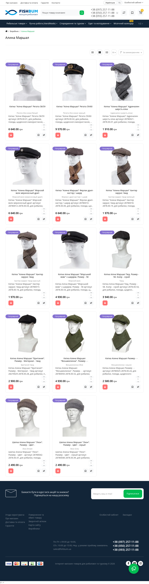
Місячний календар (124, 22)
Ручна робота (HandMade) (42, 23)
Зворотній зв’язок (37, 521)
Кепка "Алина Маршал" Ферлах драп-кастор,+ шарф (74, 191)
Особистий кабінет (109, 514)
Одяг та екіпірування (99, 23)
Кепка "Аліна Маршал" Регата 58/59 (27, 106)
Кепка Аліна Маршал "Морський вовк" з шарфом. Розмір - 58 (74, 275)
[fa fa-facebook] (128, 563)
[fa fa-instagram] (140, 563)
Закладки (127, 514)
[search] (82, 13)
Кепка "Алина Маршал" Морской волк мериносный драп (27, 191)
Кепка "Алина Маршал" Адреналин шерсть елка (121, 107)
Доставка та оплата (29, 2)
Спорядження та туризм (72, 23)
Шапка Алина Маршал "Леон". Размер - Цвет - (27, 443)
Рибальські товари (16, 23)
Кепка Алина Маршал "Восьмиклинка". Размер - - (74, 359)
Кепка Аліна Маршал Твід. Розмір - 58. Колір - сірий (121, 275)
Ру (119, 2)
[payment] (8, 563)
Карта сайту (35, 525)
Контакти (56, 2)
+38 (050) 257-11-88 (102, 12)
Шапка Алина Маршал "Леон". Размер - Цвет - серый (74, 443)
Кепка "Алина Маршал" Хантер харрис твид (121, 191)
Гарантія (45, 2)
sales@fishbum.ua (62, 549)
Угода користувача (14, 514)
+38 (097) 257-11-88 (102, 9)
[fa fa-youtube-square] (134, 563)
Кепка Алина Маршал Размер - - (121, 358)
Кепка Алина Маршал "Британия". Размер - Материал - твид (27, 359)
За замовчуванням (131, 52)
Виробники (34, 528)
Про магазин (11, 2)
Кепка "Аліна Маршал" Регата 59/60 (74, 106)
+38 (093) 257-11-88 (102, 16)
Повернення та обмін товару (36, 516)
